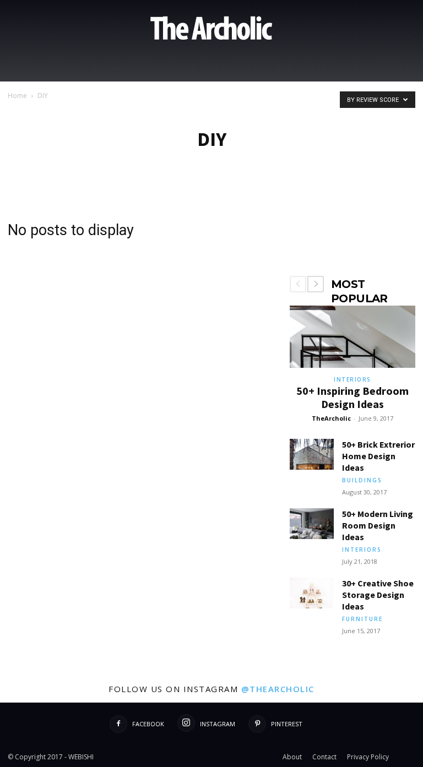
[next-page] (315, 284)
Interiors (352, 379)
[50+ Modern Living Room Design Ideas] (312, 523)
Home (17, 95)
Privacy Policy (368, 756)
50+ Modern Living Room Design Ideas (377, 525)
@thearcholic (277, 688)
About (292, 756)
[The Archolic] (211, 28)
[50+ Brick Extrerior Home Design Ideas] (312, 454)
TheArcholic (331, 418)
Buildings (362, 480)
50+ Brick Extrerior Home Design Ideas (378, 456)
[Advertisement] (352, 228)
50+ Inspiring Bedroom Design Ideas (352, 397)
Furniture (362, 619)
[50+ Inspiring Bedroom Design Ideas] (352, 337)
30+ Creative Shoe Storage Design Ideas (378, 595)
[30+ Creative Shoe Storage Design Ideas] (312, 593)
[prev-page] (298, 284)
